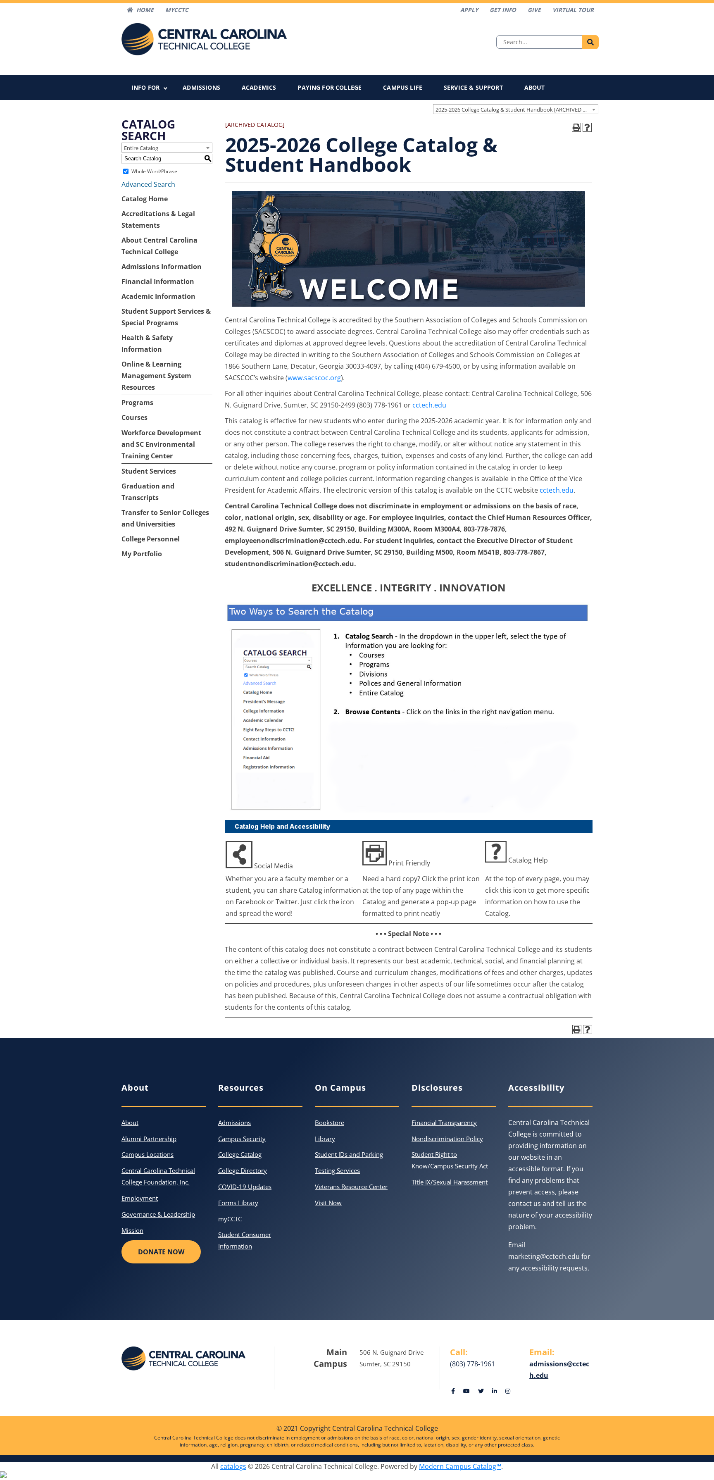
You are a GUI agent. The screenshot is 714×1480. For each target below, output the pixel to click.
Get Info (503, 10)
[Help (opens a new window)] (587, 127)
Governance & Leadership (158, 1214)
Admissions (201, 87)
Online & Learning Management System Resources (156, 376)
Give (534, 10)
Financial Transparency (444, 1122)
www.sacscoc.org (314, 377)
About (534, 87)
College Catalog (240, 1154)
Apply (469, 10)
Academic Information (158, 296)
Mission (132, 1230)
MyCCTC (176, 10)
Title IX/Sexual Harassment (450, 1182)
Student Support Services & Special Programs (166, 317)
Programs (137, 402)
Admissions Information (161, 266)
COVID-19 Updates (244, 1186)
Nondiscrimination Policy (447, 1138)
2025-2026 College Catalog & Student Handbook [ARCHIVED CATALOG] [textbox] (517, 109)
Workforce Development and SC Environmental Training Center (161, 444)
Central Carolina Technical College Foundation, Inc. (158, 1176)
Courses (134, 417)
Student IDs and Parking (349, 1154)
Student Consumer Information (244, 1240)
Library (325, 1138)
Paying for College (330, 87)
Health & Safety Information (147, 343)
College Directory (242, 1170)
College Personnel (150, 538)
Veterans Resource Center (351, 1186)
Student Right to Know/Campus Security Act (450, 1160)
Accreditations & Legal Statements (158, 219)
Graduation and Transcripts (147, 491)
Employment (139, 1198)
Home (145, 10)
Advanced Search (148, 184)
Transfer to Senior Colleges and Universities (165, 518)
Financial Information (157, 281)
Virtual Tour (573, 10)
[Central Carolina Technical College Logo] (204, 38)
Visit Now (328, 1203)
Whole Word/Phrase (154, 171)
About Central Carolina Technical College (159, 246)
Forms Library (238, 1203)
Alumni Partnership (148, 1138)
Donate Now (161, 1251)
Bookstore (329, 1122)
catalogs (233, 1466)
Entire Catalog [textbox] (141, 148)
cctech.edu (429, 405)
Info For (145, 87)
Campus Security (242, 1138)
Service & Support (473, 87)
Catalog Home (144, 198)
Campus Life (402, 87)
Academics (259, 87)
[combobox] (515, 109)
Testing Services (337, 1170)
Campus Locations (147, 1154)
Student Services (148, 471)
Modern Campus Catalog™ (460, 1466)
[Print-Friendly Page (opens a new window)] (576, 127)
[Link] (453, 1391)
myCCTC (230, 1219)
